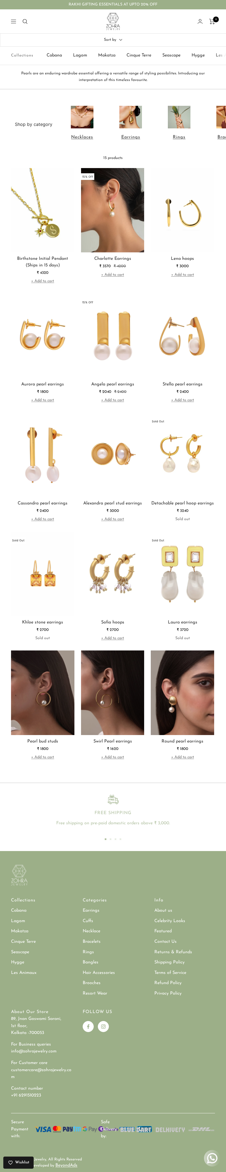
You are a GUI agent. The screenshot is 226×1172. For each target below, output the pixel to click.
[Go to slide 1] (105, 839)
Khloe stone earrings (42, 622)
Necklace (91, 931)
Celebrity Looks (169, 921)
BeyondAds (66, 1165)
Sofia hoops (112, 622)
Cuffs (88, 921)
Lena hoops (182, 258)
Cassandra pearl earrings (43, 503)
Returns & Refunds (173, 952)
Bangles (90, 962)
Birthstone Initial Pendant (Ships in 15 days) (42, 262)
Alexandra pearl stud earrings (112, 503)
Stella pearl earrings (183, 384)
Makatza (106, 55)
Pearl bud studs (42, 741)
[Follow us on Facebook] (88, 1026)
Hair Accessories (99, 973)
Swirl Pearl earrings (112, 741)
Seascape (171, 55)
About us (163, 910)
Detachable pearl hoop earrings (182, 503)
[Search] (25, 21)
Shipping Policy (169, 962)
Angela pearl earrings (112, 384)
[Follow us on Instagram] (103, 1026)
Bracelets (92, 941)
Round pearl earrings (182, 741)
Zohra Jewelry (34, 1159)
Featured (163, 931)
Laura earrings (182, 622)
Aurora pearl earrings (42, 384)
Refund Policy (168, 983)
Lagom (80, 55)
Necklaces (82, 137)
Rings (179, 137)
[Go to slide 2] (110, 839)
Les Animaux (23, 973)
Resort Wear (95, 993)
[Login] (200, 21)
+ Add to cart (42, 281)
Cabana (54, 55)
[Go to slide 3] (115, 839)
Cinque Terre (139, 55)
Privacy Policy (168, 993)
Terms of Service (170, 973)
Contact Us (165, 941)
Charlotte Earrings (112, 258)
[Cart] (212, 21)
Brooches (92, 983)
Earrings (130, 137)
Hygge (198, 55)
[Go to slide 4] (120, 839)
